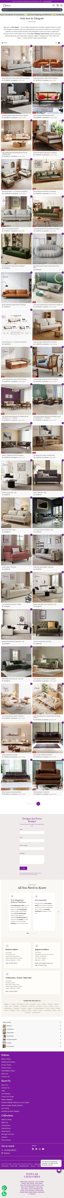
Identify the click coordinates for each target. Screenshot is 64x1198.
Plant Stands (27, 1185)
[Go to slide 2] (29, 933)
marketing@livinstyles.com (44, 963)
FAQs (3, 1091)
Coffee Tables (24, 1181)
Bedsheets (37, 1188)
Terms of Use (6, 1068)
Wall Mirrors (32, 1186)
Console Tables (24, 1192)
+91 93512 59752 (11, 963)
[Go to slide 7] (34, 933)
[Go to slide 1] (27, 933)
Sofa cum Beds (39, 1181)
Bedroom (4, 1122)
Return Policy (6, 1059)
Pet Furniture (6, 1140)
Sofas (21, 1185)
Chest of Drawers (29, 1190)
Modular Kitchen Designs (10, 1111)
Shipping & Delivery (8, 1062)
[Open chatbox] (59, 1170)
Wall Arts (33, 1193)
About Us (4, 1074)
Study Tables (38, 1183)
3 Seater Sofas (39, 1190)
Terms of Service (30, 874)
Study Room (5, 1131)
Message (22, 853)
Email (21, 837)
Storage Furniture (7, 1134)
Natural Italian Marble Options (12, 1105)
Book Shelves (30, 1183)
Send (23, 868)
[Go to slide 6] (33, 933)
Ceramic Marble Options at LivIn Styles (15, 1102)
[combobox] (32, 10)
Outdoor (4, 1137)
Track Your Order (7, 1096)
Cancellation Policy (8, 1071)
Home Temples (33, 1192)
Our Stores (5, 1108)
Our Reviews (5, 1094)
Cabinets (23, 1183)
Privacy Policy (22, 874)
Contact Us (5, 1076)
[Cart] (58, 5)
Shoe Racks (41, 1192)
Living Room (5, 1125)
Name (21, 829)
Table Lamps (39, 1186)
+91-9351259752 (47, 1)
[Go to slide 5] (32, 933)
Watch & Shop (6, 1119)
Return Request (6, 1099)
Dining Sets (31, 1181)
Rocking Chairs (36, 1185)
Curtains (31, 1188)
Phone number (23, 845)
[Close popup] (60, 1161)
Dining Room (6, 1128)
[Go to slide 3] (30, 933)
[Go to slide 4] (31, 933)
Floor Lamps (24, 1188)
